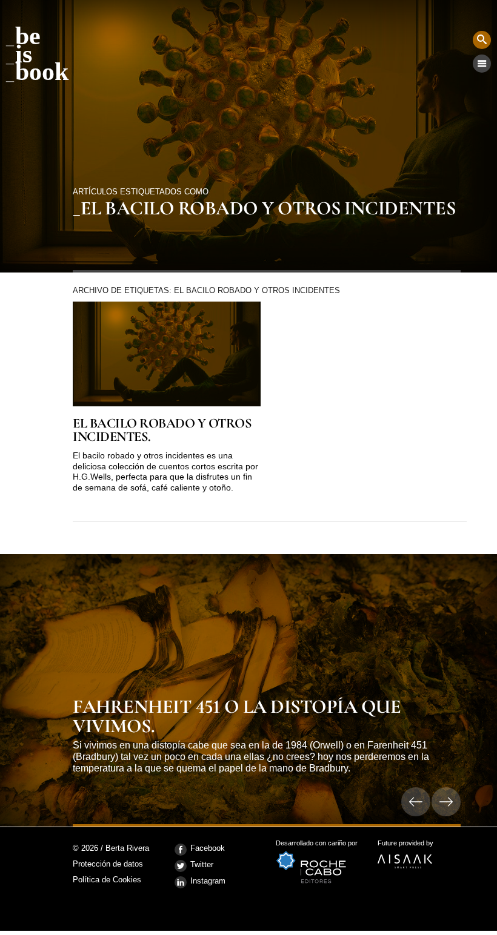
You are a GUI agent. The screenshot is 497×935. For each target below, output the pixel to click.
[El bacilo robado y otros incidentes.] (167, 354)
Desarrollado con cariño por (317, 846)
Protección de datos (108, 864)
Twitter (201, 864)
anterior (415, 801)
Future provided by (405, 846)
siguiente (446, 801)
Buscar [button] (482, 40)
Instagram (207, 880)
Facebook (207, 848)
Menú (482, 64)
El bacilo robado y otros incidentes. (162, 430)
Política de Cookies (107, 879)
